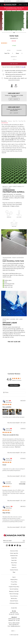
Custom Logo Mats (14, 553)
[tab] (4, 121)
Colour (19, 50)
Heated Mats (14, 558)
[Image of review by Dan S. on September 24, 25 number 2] (12, 412)
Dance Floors (14, 562)
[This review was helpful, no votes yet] (21, 423)
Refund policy (14, 598)
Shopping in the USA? (14, 591)
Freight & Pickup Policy (14, 586)
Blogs (14, 572)
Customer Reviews (14, 570)
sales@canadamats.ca (20, 1)
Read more (17, 447)
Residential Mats (14, 555)
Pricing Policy (14, 584)
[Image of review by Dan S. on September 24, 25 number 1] (5, 412)
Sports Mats (13, 560)
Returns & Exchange (14, 593)
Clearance (14, 565)
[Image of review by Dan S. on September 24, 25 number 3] (19, 412)
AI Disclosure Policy (14, 603)
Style (8, 50)
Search (14, 577)
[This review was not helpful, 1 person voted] (23, 476)
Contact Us (14, 567)
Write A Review (14, 385)
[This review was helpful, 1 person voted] (21, 500)
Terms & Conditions (14, 589)
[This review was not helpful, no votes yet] (23, 423)
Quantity (14, 56)
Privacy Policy (14, 582)
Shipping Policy (14, 579)
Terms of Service (14, 596)
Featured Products (14, 601)
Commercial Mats (14, 551)
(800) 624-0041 (7, 1)
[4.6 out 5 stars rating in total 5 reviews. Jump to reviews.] (4, 43)
